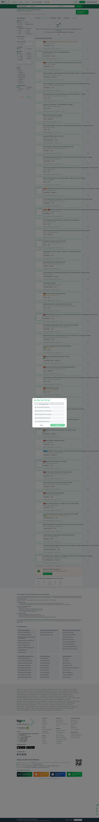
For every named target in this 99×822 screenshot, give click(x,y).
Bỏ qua (41, 425)
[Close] (65, 399)
